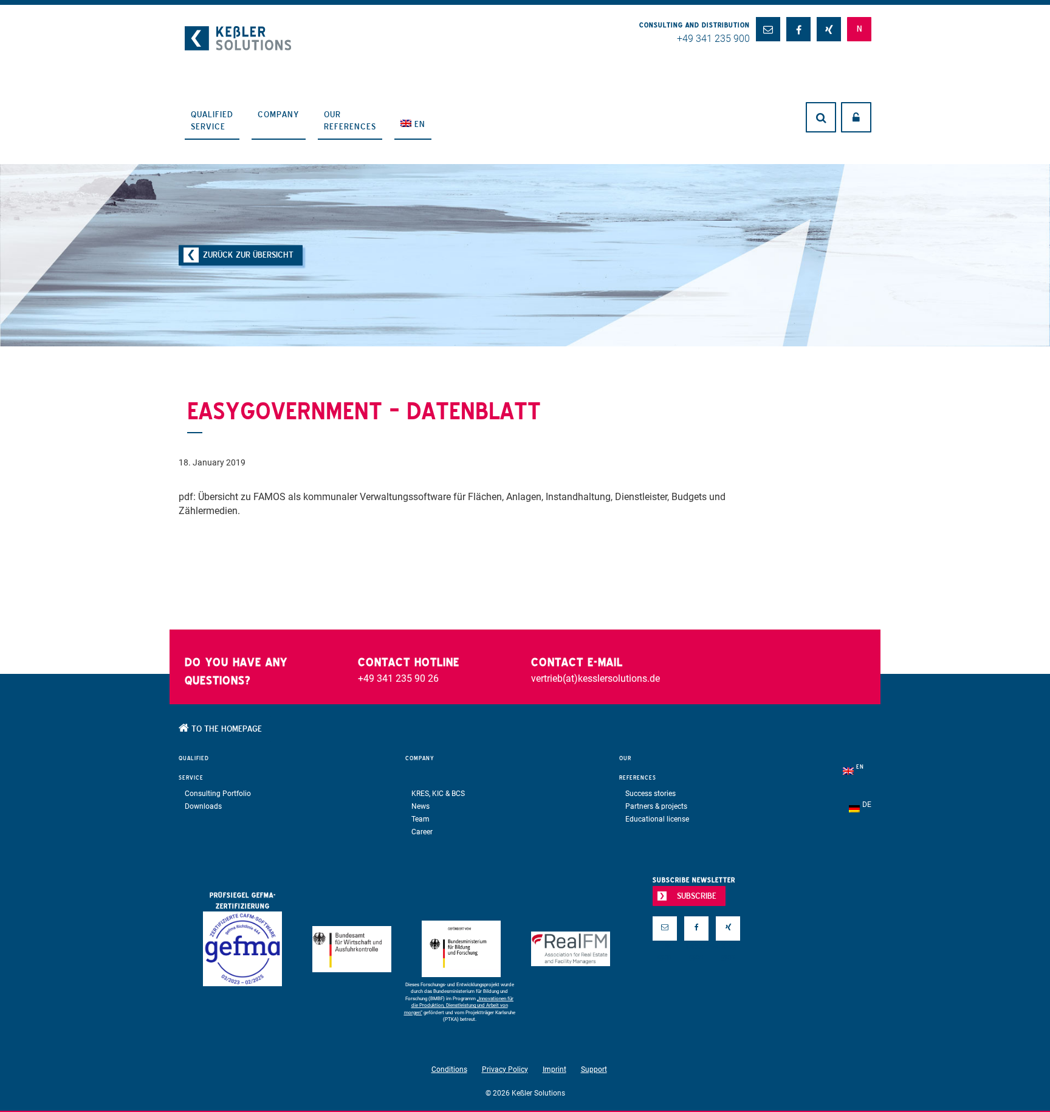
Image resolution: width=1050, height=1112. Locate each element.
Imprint (554, 1069)
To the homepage (225, 728)
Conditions (449, 1069)
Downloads (203, 806)
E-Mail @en (665, 948)
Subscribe (696, 896)
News (420, 806)
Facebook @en (696, 948)
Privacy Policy (505, 1069)
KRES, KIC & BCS (438, 793)
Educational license (657, 819)
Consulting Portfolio (218, 793)
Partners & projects (656, 806)
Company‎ (279, 114)
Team (420, 819)
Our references (350, 120)
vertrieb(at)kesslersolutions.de (595, 678)
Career (422, 832)
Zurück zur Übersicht (248, 254)
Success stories (650, 793)
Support (594, 1069)
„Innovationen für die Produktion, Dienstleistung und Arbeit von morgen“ (459, 1005)
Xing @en (727, 948)
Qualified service (212, 120)
